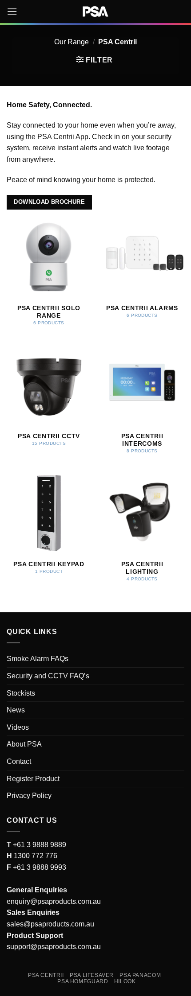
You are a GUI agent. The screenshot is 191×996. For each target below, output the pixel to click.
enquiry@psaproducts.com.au (54, 901)
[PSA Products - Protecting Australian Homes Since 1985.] (95, 11)
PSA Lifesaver (92, 975)
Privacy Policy (29, 795)
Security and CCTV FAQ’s (48, 676)
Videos (18, 727)
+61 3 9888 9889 (38, 844)
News (16, 710)
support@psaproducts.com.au (54, 946)
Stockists (21, 693)
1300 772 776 (34, 856)
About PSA (24, 744)
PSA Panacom (140, 975)
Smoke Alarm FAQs (37, 658)
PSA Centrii (46, 975)
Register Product (33, 778)
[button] (12, 11)
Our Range (71, 42)
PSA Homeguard (82, 981)
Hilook (125, 981)
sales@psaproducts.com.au (50, 924)
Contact (19, 761)
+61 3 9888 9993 (39, 867)
